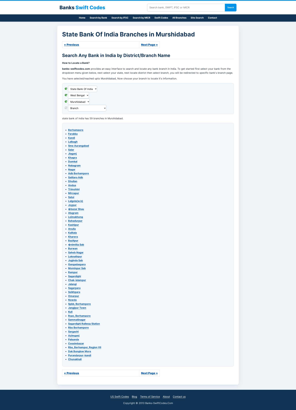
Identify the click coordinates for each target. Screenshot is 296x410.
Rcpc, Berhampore (79, 315)
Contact (212, 17)
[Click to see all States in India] (66, 101)
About (166, 396)
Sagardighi (74, 276)
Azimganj (73, 335)
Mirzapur (73, 193)
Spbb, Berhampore (79, 303)
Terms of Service (150, 396)
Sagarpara (74, 288)
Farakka (73, 133)
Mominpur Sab (77, 268)
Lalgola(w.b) (75, 201)
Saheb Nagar (76, 252)
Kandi (71, 137)
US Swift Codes (119, 396)
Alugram (73, 212)
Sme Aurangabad (78, 145)
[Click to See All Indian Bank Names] (66, 89)
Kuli (70, 311)
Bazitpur (73, 240)
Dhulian (72, 181)
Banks (82, 7)
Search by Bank (98, 17)
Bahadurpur (75, 220)
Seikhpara (74, 292)
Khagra (72, 157)
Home (82, 17)
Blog (134, 396)
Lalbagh (73, 141)
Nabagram (74, 165)
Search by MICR (141, 17)
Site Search (197, 17)
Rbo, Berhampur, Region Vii (84, 347)
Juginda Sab (75, 260)
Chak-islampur (77, 280)
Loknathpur (75, 256)
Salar (71, 149)
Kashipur (73, 224)
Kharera (73, 236)
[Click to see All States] (66, 95)
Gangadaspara (77, 264)
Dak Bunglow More (79, 351)
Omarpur (73, 296)
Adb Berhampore (78, 173)
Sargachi (73, 331)
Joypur (72, 205)
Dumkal (72, 161)
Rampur (73, 272)
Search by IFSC (119, 17)
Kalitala (72, 232)
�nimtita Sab (76, 244)
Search (230, 7)
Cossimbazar (76, 343)
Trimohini (74, 189)
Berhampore (75, 129)
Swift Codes (161, 17)
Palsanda (73, 339)
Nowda (72, 299)
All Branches (179, 17)
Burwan (73, 248)
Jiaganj (72, 153)
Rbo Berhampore (78, 327)
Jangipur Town (77, 307)
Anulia (72, 228)
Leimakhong (75, 216)
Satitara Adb (75, 177)
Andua (72, 185)
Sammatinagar (77, 319)
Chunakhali (75, 359)
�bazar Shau (76, 209)
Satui (71, 197)
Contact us (179, 396)
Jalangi (72, 284)
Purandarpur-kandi (79, 355)
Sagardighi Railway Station (84, 323)
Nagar (71, 169)
